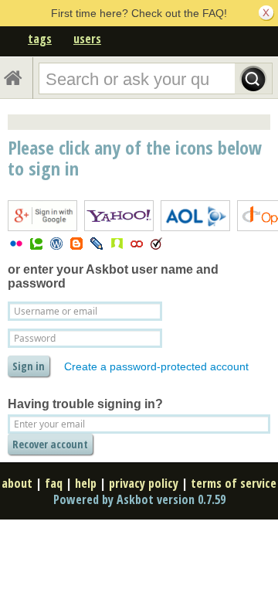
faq (54, 483)
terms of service (233, 483)
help (86, 483)
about (17, 483)
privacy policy (143, 483)
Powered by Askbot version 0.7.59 (139, 499)
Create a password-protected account (156, 366)
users (87, 38)
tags (40, 38)
